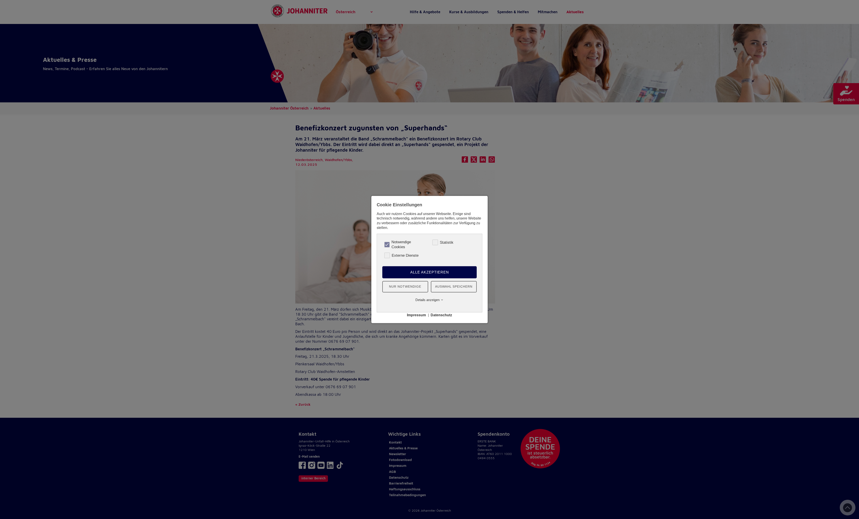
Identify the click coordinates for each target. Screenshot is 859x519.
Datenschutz (441, 315)
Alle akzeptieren (429, 272)
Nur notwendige (405, 286)
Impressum (416, 315)
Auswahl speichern (453, 286)
